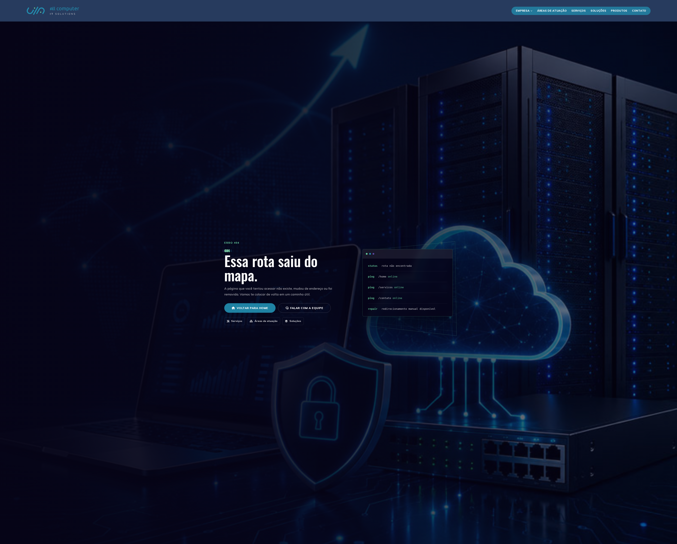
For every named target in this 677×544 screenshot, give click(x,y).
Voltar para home (252, 308)
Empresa (522, 10)
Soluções (598, 10)
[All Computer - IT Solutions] (52, 10)
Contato (639, 10)
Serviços (578, 10)
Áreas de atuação (266, 321)
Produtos (619, 10)
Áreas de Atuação (552, 10)
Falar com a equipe (306, 308)
